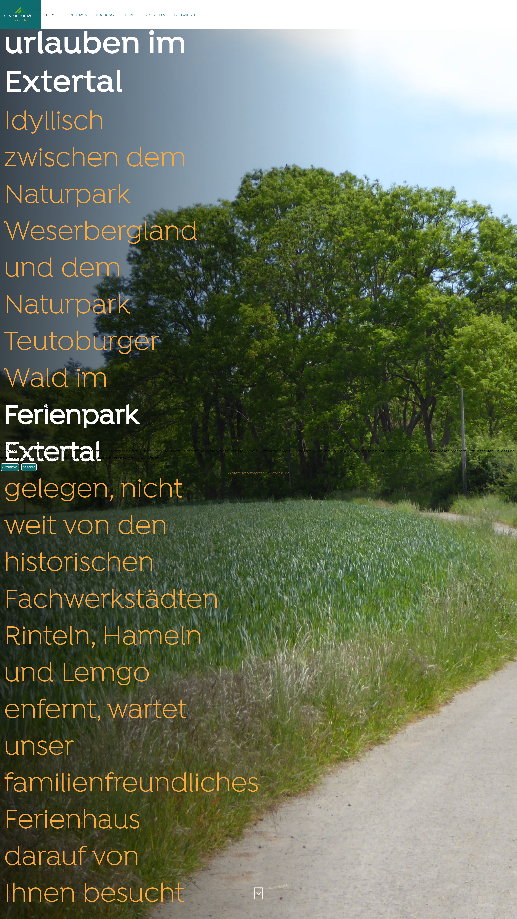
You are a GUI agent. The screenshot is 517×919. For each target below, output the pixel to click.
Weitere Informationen (247, 473)
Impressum (279, 473)
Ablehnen (29, 467)
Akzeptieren (9, 467)
